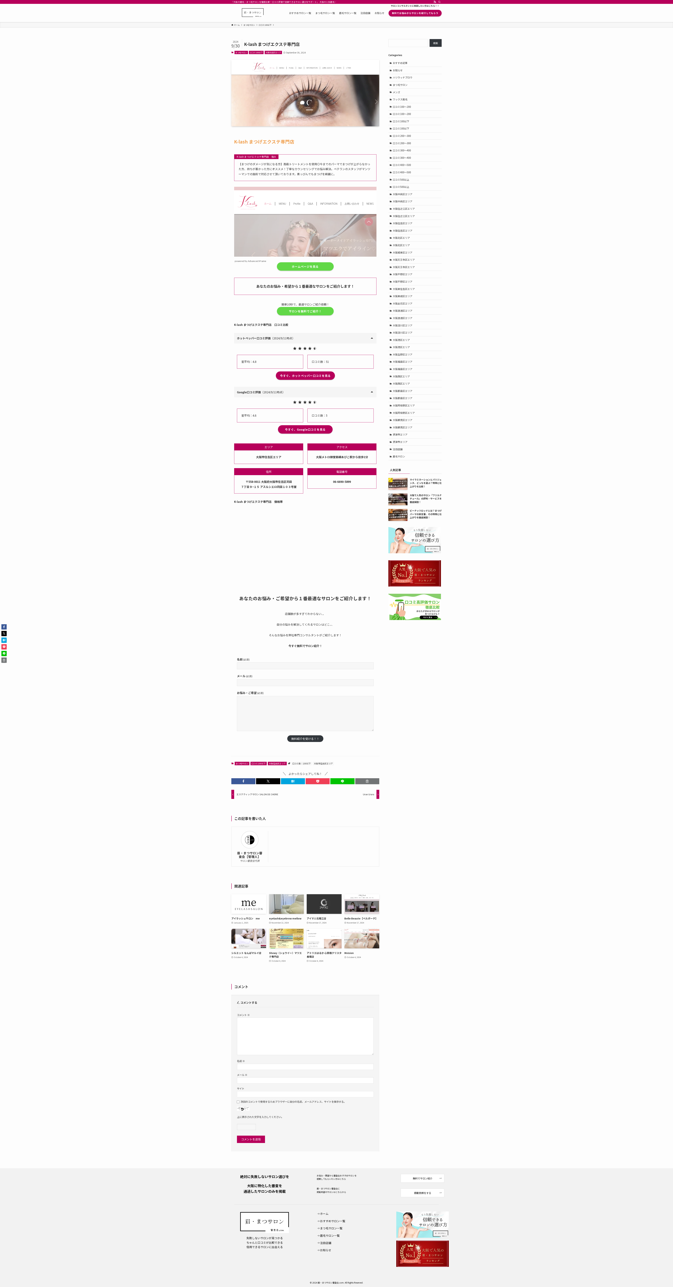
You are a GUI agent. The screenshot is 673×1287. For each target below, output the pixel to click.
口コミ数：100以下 (301, 763)
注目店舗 (398, 449)
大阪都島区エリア (402, 391)
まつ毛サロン (241, 52)
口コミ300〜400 (402, 150)
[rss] (435, 2)
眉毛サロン (399, 456)
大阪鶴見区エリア (402, 420)
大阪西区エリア (401, 376)
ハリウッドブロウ (402, 77)
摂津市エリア (400, 434)
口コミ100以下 (256, 52)
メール (244, 676)
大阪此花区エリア (402, 303)
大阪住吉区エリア (273, 52)
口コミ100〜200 (402, 106)
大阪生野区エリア (402, 354)
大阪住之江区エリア (404, 208)
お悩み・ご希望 (250, 693)
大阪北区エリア (401, 237)
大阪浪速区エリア (402, 310)
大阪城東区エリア (402, 252)
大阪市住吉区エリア (323, 763)
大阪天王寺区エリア (404, 259)
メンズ (396, 92)
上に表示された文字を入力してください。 (260, 1117)
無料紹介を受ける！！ (305, 739)
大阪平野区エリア (402, 274)
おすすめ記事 (400, 63)
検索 (435, 43)
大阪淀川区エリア (402, 325)
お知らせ (398, 70)
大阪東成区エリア (402, 296)
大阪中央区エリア (402, 194)
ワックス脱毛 (400, 99)
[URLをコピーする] (367, 781)
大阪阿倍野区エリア (404, 405)
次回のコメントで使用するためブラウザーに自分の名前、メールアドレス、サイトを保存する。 (293, 1101)
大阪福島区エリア (402, 361)
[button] (243, 781)
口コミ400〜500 (402, 165)
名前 (243, 659)
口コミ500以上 (401, 179)
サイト (240, 1088)
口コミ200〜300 (402, 136)
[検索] (439, 2)
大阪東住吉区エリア (404, 289)
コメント (243, 1015)
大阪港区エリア (401, 340)
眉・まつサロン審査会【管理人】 (249, 854)
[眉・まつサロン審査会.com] (252, 13)
